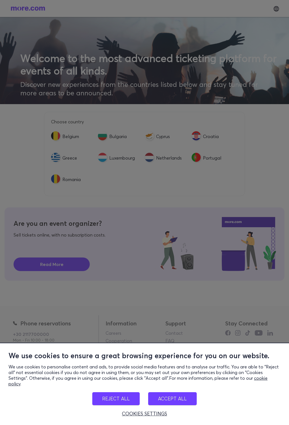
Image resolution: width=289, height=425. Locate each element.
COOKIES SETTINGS (144, 414)
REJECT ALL (116, 399)
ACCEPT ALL (172, 399)
